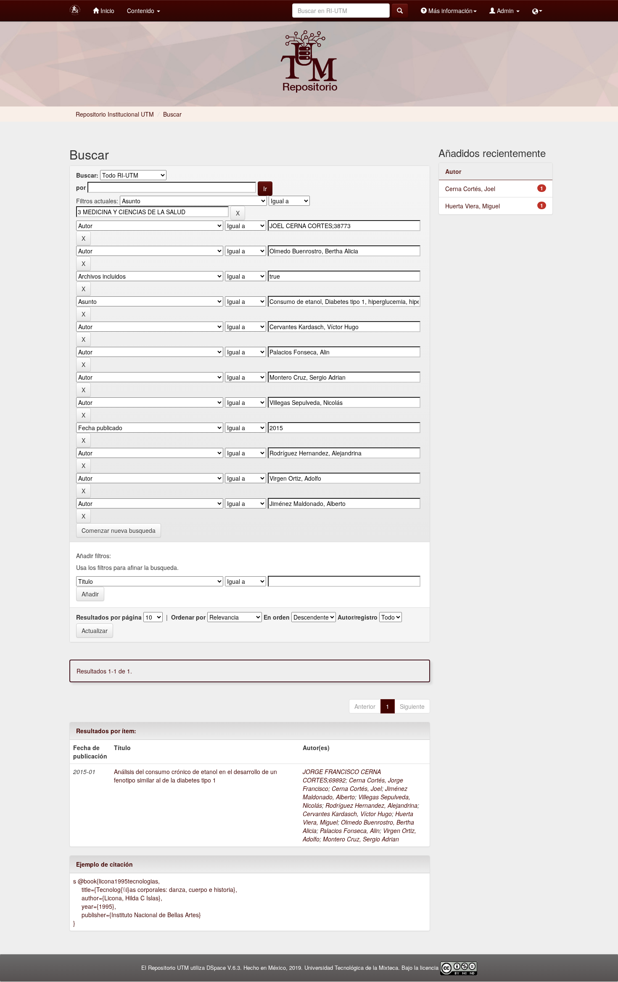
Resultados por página (109, 617)
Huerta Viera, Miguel (472, 206)
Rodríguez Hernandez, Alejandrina (371, 805)
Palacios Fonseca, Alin (350, 830)
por (81, 187)
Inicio (106, 10)
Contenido (141, 10)
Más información (450, 10)
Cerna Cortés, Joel (357, 788)
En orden (277, 617)
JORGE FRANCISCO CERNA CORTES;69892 (342, 775)
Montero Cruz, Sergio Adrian (361, 839)
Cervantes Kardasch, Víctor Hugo (347, 813)
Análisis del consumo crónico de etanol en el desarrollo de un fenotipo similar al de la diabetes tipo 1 (195, 775)
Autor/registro (358, 617)
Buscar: (87, 175)
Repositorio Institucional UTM (115, 114)
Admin (505, 10)
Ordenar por (188, 617)
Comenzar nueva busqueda (119, 530)
